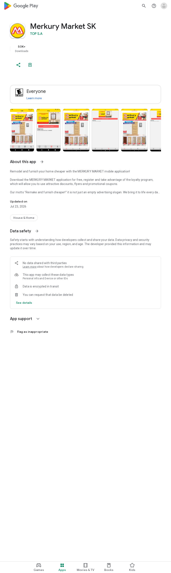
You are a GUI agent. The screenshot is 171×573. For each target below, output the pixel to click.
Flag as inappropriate (29, 332)
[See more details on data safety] (24, 303)
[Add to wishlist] (30, 65)
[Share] (18, 65)
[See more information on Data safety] (37, 231)
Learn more (34, 98)
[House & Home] (24, 218)
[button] (22, 130)
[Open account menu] (164, 6)
